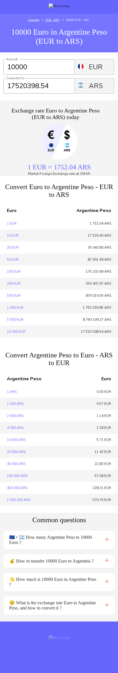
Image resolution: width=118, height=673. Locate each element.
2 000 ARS (15, 415)
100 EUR (14, 271)
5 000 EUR (15, 319)
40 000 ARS (16, 464)
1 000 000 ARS (18, 500)
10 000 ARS (16, 440)
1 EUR (12, 223)
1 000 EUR (15, 307)
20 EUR (13, 247)
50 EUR (13, 259)
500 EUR (14, 295)
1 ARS (12, 391)
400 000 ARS (17, 488)
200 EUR (14, 283)
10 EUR (13, 235)
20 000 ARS (16, 452)
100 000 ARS (17, 476)
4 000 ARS (15, 427)
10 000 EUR (16, 331)
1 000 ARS (15, 403)
